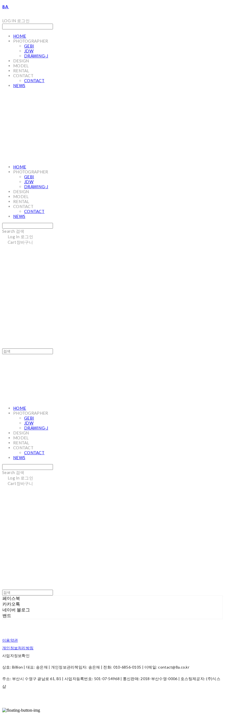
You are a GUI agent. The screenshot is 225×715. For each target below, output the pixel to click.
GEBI (29, 45)
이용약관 (10, 640)
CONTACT (34, 80)
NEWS (19, 85)
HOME (19, 36)
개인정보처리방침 (17, 647)
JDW (28, 50)
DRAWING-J (36, 55)
